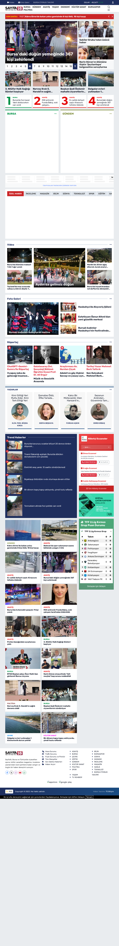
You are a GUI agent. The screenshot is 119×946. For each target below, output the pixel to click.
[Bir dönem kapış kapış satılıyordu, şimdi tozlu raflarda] (59, 722)
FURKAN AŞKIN (72, 423)
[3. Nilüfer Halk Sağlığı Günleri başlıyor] (59, 626)
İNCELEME (98, 762)
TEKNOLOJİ (98, 770)
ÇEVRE (10, 735)
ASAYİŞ (46, 7)
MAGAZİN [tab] (44, 193)
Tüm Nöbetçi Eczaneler (97, 488)
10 (48, 66)
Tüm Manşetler (51, 759)
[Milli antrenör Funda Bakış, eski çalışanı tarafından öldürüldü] (59, 594)
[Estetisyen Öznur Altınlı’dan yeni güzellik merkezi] (68, 318)
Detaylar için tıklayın (96, 586)
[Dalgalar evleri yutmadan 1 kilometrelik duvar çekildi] (23, 722)
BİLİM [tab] (56, 193)
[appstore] (52, 782)
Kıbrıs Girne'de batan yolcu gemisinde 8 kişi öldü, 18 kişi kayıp (23, 547)
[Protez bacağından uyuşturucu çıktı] (23, 626)
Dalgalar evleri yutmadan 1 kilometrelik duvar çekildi (19, 739)
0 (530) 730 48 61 (90, 475)
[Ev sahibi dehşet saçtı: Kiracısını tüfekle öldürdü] (23, 562)
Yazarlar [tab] (12, 389)
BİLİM (96, 751)
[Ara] (109, 7)
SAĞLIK (97, 767)
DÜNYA (97, 757)
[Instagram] (16, 772)
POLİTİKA (28, 10)
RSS (10, 791)
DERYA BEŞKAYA (46, 423)
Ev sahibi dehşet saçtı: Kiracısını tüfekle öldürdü (76, 102)
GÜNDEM (36, 7)
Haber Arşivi (50, 764)
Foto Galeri (24, 2)
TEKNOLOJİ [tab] (79, 193)
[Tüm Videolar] (111, 244)
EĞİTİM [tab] (101, 193)
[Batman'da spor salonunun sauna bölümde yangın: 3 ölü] (59, 530)
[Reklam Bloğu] (96, 505)
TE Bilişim (110, 791)
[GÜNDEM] (111, 114)
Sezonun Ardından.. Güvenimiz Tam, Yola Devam (99, 398)
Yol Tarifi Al (104, 462)
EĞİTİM (75, 759)
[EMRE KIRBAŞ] (99, 411)
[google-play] (65, 782)
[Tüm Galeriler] (111, 299)
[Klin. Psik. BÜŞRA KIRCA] (20, 411)
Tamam (89, 797)
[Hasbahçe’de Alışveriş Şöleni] (68, 307)
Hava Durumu (50, 751)
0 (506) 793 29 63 (90, 462)
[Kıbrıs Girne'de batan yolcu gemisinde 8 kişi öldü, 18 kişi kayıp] (23, 530)
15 (70, 66)
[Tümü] (111, 342)
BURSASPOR (94, 7)
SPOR (74, 770)
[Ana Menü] (109, 9)
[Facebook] (7, 772)
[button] (109, 16)
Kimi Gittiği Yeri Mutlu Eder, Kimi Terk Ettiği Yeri (20, 398)
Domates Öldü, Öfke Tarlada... (46, 396)
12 (57, 66)
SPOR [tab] (91, 193)
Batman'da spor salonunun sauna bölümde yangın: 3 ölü (59, 547)
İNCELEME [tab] (31, 193)
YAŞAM (55, 7)
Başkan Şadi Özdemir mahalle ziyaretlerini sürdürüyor (57, 707)
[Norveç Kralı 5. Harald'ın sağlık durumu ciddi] (23, 690)
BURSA (27, 7)
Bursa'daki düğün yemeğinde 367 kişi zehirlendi (104, 102)
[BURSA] (55, 114)
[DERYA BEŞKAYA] (46, 411)
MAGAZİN (98, 764)
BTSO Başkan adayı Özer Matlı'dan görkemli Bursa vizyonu (22, 675)
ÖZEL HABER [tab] (15, 193)
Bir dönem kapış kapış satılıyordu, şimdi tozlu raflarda (59, 739)
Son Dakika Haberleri (53, 762)
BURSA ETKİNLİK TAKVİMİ (43, 2)
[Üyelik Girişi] (112, 2)
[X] (11, 772)
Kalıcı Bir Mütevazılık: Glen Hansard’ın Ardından (73, 398)
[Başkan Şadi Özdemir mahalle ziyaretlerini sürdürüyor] (59, 690)
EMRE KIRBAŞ (99, 423)
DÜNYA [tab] (66, 193)
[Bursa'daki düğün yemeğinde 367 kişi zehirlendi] (59, 562)
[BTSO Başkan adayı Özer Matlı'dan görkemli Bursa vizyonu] (23, 658)
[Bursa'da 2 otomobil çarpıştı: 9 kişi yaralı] (23, 594)
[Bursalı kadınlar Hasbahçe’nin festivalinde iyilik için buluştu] (68, 329)
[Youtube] (20, 772)
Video (12, 2)
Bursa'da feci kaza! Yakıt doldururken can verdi (21, 102)
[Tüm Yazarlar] (111, 389)
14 (66, 66)
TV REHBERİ (77, 777)
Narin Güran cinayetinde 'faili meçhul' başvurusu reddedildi (57, 675)
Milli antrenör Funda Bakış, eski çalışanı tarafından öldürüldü (50, 102)
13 (61, 66)
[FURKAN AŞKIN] (72, 411)
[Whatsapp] (24, 772)
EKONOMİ (65, 7)
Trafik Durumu (51, 754)
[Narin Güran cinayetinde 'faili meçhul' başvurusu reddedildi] (59, 658)
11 (53, 66)
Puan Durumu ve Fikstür (55, 757)
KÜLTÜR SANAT (79, 7)
